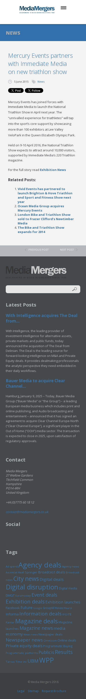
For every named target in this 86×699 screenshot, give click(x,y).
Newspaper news (24, 640)
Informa (12, 614)
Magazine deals (36, 621)
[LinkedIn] (47, 19)
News (41, 81)
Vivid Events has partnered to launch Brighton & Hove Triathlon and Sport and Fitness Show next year (45, 195)
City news (26, 578)
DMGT (10, 595)
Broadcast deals (51, 572)
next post (67, 249)
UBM (32, 660)
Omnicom (50, 640)
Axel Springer (27, 572)
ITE (69, 614)
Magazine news (36, 628)
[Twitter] (36, 19)
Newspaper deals (50, 634)
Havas (59, 608)
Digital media (68, 588)
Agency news (70, 566)
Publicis (46, 652)
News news (30, 634)
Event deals (44, 594)
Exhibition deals (25, 601)
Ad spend (12, 566)
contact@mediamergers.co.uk (27, 512)
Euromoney (23, 595)
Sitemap (33, 691)
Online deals (67, 640)
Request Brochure (54, 691)
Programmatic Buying (57, 646)
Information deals (40, 613)
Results (64, 651)
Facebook (13, 608)
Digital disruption (32, 586)
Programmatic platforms (22, 653)
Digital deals (52, 579)
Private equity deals (24, 645)
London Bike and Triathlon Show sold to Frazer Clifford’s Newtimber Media (46, 218)
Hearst (68, 608)
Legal (21, 691)
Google (37, 608)
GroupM (48, 608)
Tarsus (10, 661)
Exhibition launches (62, 602)
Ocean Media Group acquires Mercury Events (41, 208)
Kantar (10, 622)
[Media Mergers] (37, 9)
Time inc (21, 661)
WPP (46, 660)
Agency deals (39, 565)
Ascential (11, 572)
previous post (38, 249)
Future (26, 607)
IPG (64, 614)
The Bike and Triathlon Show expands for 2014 (41, 229)
